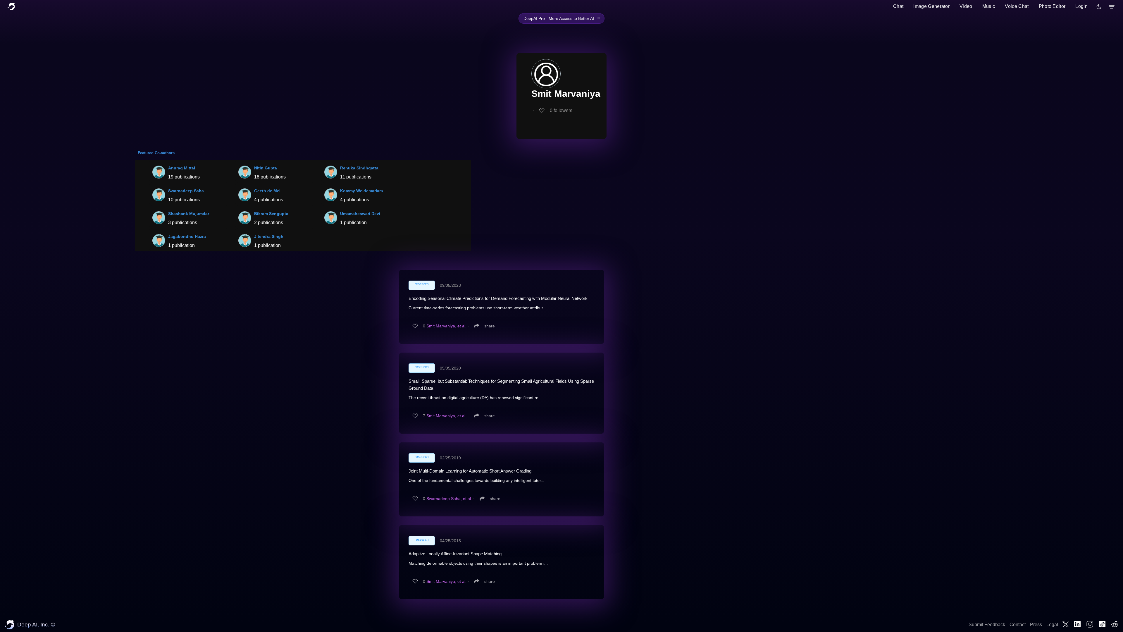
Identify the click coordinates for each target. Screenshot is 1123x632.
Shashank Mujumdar (188, 213)
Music (988, 6)
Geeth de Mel (267, 190)
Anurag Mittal (181, 168)
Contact (1018, 624)
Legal (1052, 624)
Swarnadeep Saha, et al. (449, 498)
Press (1036, 624)
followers (561, 110)
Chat (898, 6)
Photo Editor (1052, 6)
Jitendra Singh (268, 236)
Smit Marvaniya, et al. (446, 326)
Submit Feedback (987, 624)
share (489, 326)
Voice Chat (1017, 6)
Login (1081, 6)
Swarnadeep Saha (186, 190)
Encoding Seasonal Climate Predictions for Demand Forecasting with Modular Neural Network (498, 298)
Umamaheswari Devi (360, 213)
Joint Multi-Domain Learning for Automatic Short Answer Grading (470, 470)
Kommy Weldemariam (361, 190)
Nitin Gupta (265, 168)
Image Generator (931, 6)
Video (966, 6)
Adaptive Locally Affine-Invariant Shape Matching (455, 553)
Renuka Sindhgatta (359, 168)
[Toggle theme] (1099, 6)
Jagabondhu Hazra (187, 236)
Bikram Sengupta (271, 213)
